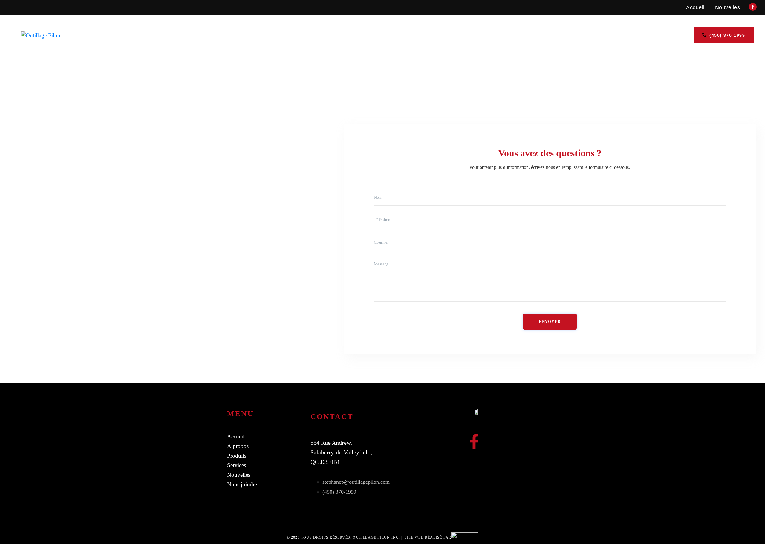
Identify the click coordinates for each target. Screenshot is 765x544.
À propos (515, 35)
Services (381, 35)
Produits (423, 35)
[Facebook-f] (474, 441)
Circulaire (469, 35)
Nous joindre (566, 35)
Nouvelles (727, 7)
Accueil (695, 7)
